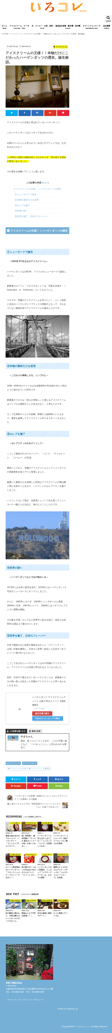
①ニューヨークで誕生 (26, 194)
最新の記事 (36, 731)
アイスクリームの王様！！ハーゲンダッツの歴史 (37, 189)
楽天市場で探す (42, 713)
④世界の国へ (21, 211)
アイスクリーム (14, 763)
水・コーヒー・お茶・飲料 (42, 27)
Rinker (43, 708)
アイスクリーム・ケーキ (19, 27)
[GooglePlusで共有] (50, 113)
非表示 (45, 183)
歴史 (48, 769)
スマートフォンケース (92, 27)
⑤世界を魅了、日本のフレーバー (31, 216)
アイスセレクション (83, 1026)
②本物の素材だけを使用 (27, 200)
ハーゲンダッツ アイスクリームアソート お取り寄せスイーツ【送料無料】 (49, 701)
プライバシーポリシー (32, 1000)
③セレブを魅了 (22, 205)
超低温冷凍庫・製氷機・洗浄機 (67, 27)
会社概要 (106, 27)
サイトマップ (14, 1000)
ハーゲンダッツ (30, 763)
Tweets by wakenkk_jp (67, 1009)
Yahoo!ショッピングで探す (47, 718)
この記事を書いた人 (17, 731)
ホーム (4, 27)
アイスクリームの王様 (18, 769)
